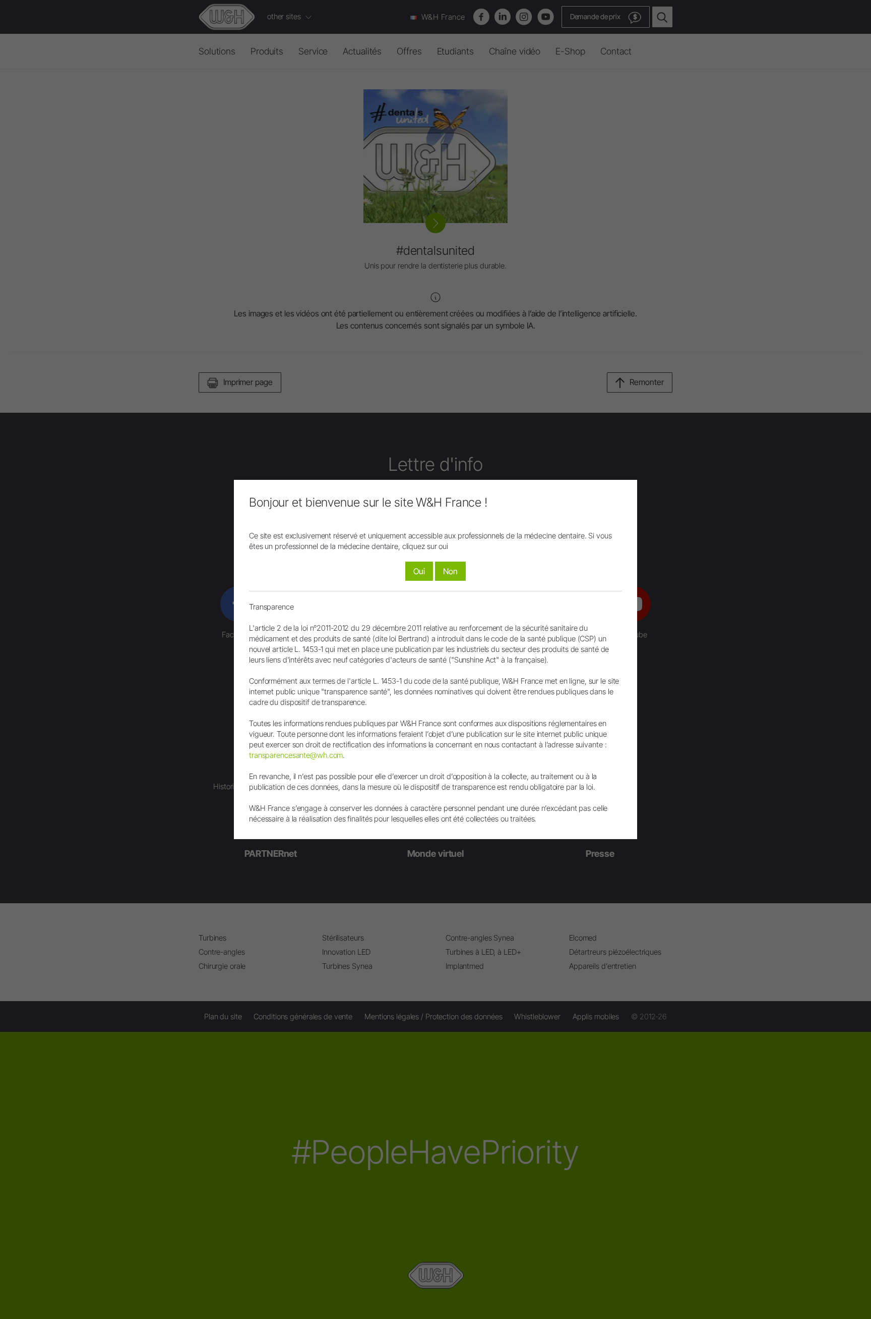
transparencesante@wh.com (296, 755)
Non (450, 571)
